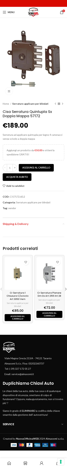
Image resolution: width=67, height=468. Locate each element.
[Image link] (9, 346)
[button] (18, 317)
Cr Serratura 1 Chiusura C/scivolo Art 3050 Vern (18, 296)
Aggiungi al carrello (36, 167)
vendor (12, 208)
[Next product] (62, 104)
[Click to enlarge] (9, 91)
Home (6, 103)
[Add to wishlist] (26, 262)
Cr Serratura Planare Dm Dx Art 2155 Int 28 (49, 294)
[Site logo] (33, 11)
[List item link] (33, 364)
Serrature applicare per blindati (30, 103)
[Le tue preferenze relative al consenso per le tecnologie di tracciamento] (60, 461)
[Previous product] (55, 104)
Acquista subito (17, 176)
